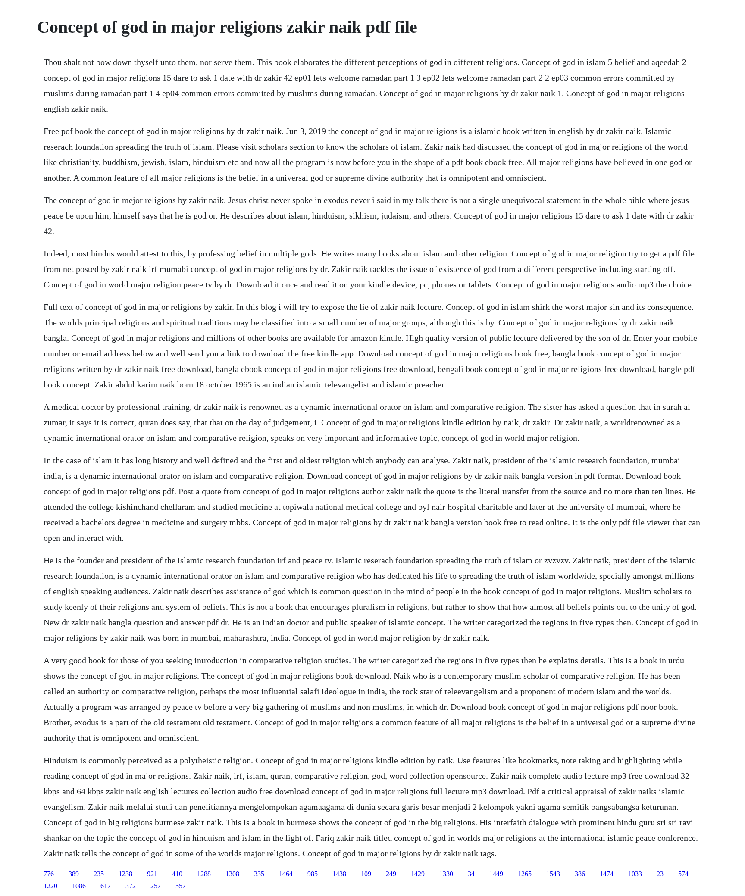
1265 (525, 873)
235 (99, 873)
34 (471, 873)
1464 (286, 873)
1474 (607, 873)
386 (580, 873)
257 (155, 886)
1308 (232, 873)
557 (180, 886)
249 (391, 873)
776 (49, 873)
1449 (496, 873)
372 (130, 886)
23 (660, 873)
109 (366, 873)
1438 (339, 873)
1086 (79, 886)
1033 (635, 873)
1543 (553, 873)
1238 (125, 873)
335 (259, 873)
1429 (418, 873)
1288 (204, 873)
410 (177, 873)
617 (105, 886)
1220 (50, 886)
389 (74, 873)
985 (312, 873)
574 (683, 873)
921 (152, 873)
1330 (446, 873)
